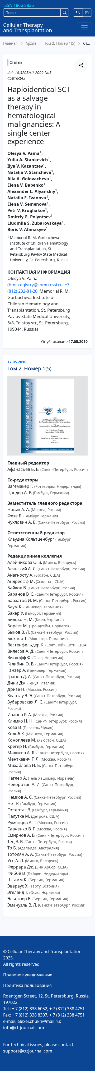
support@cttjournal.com (27, 1051)
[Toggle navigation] (84, 27)
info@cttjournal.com (23, 1028)
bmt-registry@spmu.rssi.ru (36, 285)
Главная (10, 43)
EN (77, 12)
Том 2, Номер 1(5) (59, 43)
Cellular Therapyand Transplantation (27, 27)
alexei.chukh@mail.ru (38, 1021)
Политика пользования (27, 985)
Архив (31, 43)
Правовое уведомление (27, 975)
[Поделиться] (81, 65)
